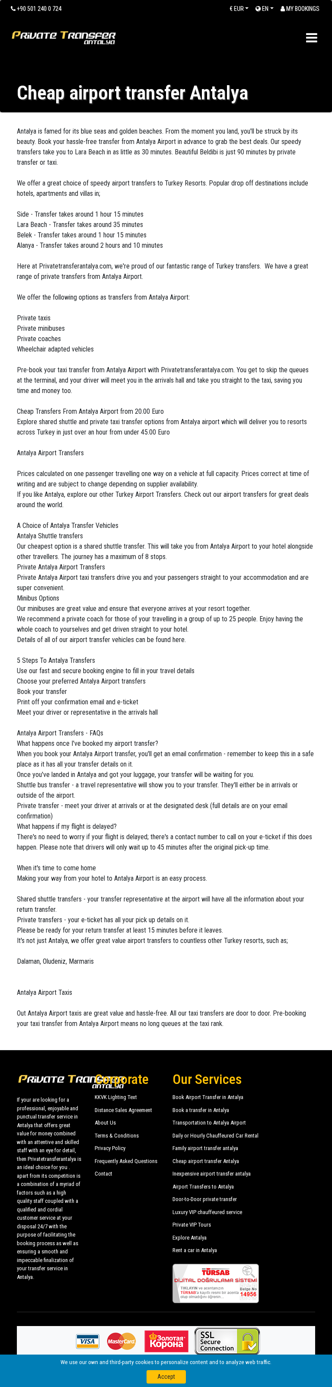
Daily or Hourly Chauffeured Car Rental (215, 1135)
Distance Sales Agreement (123, 1110)
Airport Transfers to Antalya (203, 1186)
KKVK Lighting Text (116, 1097)
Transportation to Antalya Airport (209, 1122)
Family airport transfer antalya (205, 1148)
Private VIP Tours (191, 1224)
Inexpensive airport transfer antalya (211, 1173)
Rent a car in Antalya (194, 1250)
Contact (103, 1173)
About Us (105, 1122)
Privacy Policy (110, 1148)
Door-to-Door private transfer (204, 1199)
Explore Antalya (189, 1237)
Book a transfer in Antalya (200, 1110)
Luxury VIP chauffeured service (207, 1212)
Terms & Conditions (117, 1135)
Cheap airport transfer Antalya (205, 1161)
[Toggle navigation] (311, 37)
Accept (166, 1376)
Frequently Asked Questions (126, 1161)
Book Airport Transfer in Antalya (207, 1097)
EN (264, 8)
